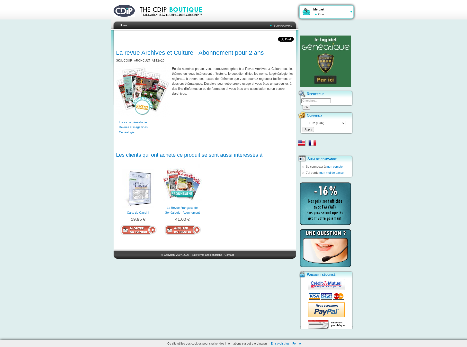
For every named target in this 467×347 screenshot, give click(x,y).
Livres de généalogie (133, 122)
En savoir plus (280, 343)
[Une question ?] (325, 248)
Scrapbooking (282, 25)
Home (123, 25)
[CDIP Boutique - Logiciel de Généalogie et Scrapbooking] (174, 19)
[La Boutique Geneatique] (325, 61)
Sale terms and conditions (207, 254)
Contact (229, 254)
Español (301, 151)
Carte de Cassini (138, 212)
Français (312, 143)
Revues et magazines (133, 127)
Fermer (297, 343)
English (301, 143)
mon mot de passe (331, 172)
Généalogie (127, 132)
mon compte (334, 166)
